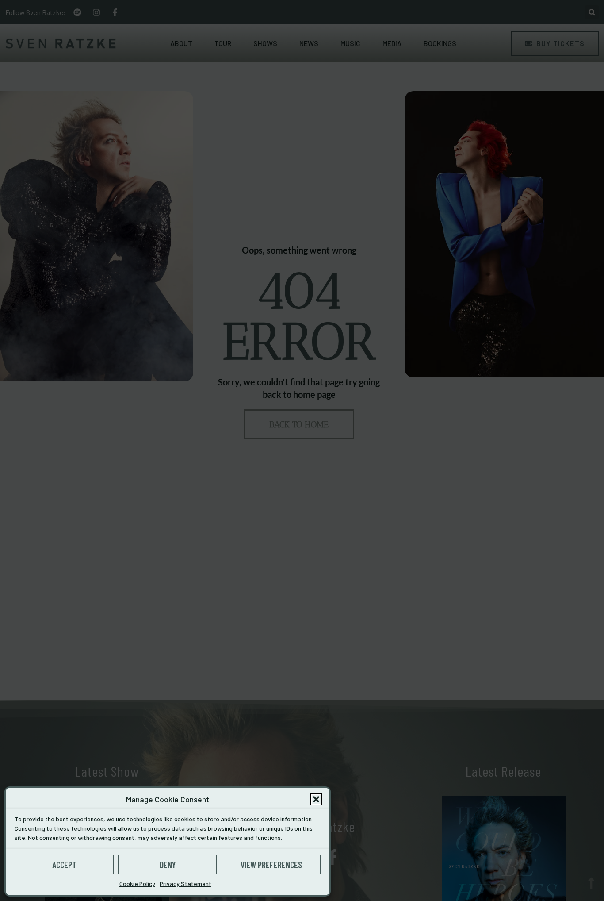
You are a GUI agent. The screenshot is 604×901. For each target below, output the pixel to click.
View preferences (271, 864)
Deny (168, 864)
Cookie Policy (137, 883)
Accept (64, 864)
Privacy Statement (185, 883)
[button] (316, 799)
